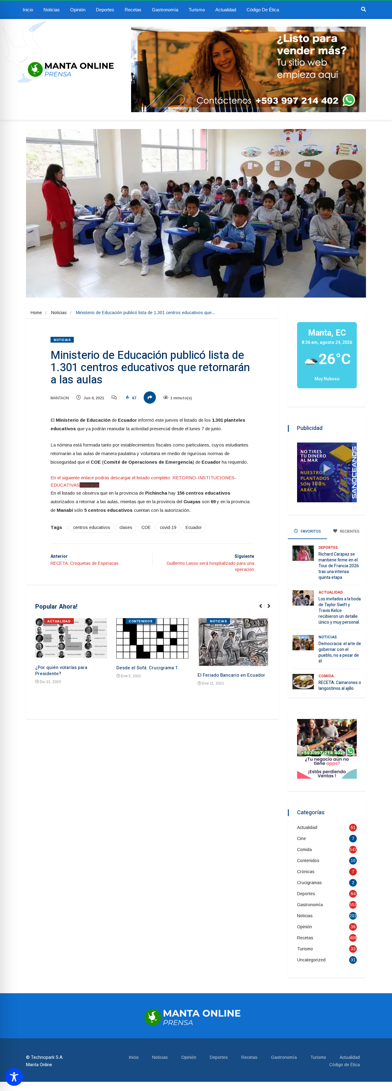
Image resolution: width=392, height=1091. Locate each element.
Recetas (133, 9)
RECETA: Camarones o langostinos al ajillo (339, 685)
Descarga (89, 485)
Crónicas (306, 871)
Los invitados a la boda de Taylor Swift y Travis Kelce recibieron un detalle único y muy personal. (339, 610)
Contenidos (141, 621)
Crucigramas (309, 882)
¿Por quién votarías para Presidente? (61, 670)
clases (125, 527)
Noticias (51, 9)
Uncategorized (311, 959)
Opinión (77, 9)
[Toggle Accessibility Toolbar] (14, 1076)
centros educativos (91, 527)
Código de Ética (263, 9)
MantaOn (60, 398)
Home (36, 312)
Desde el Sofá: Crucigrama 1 (147, 667)
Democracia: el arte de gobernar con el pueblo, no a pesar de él (339, 652)
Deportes (105, 9)
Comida (326, 676)
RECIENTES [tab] (349, 531)
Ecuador (194, 527)
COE (146, 527)
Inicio (28, 9)
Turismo (197, 9)
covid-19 (168, 527)
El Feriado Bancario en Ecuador (231, 675)
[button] (263, 609)
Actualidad (225, 9)
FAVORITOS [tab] (310, 531)
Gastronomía (165, 9)
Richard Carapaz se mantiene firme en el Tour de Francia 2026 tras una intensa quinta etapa (338, 566)
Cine (301, 838)
